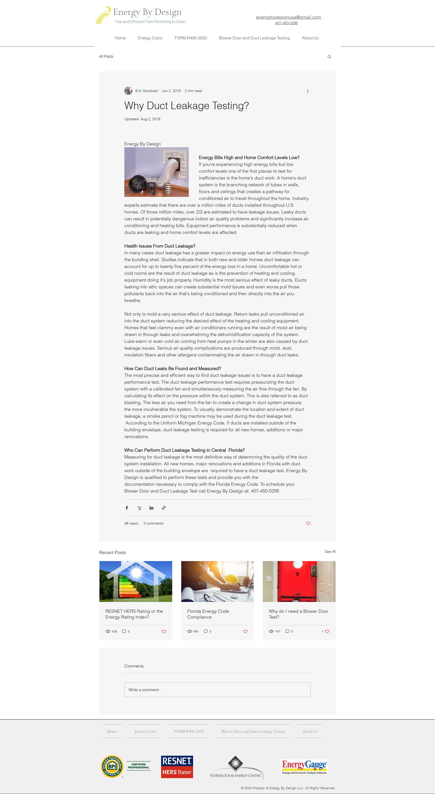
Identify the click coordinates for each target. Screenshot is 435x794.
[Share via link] (163, 507)
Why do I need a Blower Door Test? (298, 614)
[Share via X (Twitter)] (139, 507)
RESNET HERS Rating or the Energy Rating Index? (134, 614)
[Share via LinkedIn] (151, 507)
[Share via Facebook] (126, 507)
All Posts (106, 56)
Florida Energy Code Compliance (208, 614)
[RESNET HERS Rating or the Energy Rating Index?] (135, 581)
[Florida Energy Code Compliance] (217, 581)
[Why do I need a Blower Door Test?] (299, 581)
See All (330, 551)
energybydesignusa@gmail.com (288, 17)
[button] (329, 56)
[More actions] (308, 91)
